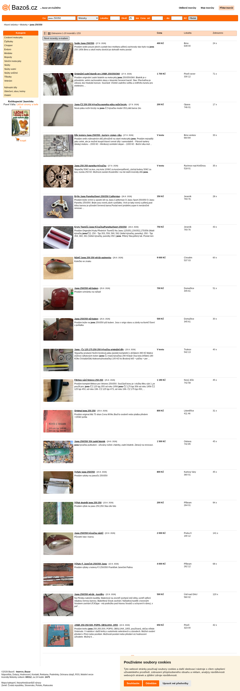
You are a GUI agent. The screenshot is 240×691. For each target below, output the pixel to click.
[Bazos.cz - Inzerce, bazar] (19, 10)
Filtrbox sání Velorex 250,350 (88, 380)
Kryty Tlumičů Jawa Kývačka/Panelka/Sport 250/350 (100, 227)
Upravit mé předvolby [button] (175, 683)
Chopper (8, 45)
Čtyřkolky (8, 41)
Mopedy (8, 57)
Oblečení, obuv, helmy (14, 91)
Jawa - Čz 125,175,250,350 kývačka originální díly (99, 349)
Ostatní (7, 95)
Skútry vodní (10, 69)
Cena (159, 33)
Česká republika (16, 685)
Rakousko (48, 685)
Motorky (24, 25)
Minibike (8, 53)
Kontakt (35, 674)
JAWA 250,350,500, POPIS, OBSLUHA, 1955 (96, 625)
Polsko (39, 685)
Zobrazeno (218, 33)
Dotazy (15, 674)
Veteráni (8, 81)
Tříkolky (8, 77)
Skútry (7, 65)
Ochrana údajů (67, 674)
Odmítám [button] (151, 683)
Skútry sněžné (11, 73)
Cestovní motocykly (13, 37)
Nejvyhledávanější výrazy (29, 683)
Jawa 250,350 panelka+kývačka (90, 166)
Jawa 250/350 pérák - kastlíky (89, 594)
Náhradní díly (10, 87)
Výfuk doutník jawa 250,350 (88, 502)
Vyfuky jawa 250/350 (84, 472)
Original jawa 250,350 (85, 411)
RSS (77, 674)
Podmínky (54, 674)
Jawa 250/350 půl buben (86, 288)
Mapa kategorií (8, 683)
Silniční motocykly (12, 61)
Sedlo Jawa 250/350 (84, 43)
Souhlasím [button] (133, 683)
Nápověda (6, 674)
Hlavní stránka (11, 25)
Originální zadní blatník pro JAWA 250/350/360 (97, 74)
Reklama (44, 674)
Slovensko (30, 685)
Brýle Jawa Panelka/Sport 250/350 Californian (97, 196)
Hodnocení (25, 674)
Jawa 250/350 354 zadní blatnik (89, 441)
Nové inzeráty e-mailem (56, 38)
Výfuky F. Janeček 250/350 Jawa (90, 564)
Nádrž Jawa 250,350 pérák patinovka (92, 257)
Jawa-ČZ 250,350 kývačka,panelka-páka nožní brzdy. (100, 104)
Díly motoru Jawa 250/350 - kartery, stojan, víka (98, 135)
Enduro (7, 49)
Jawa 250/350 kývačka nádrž (88, 533)
